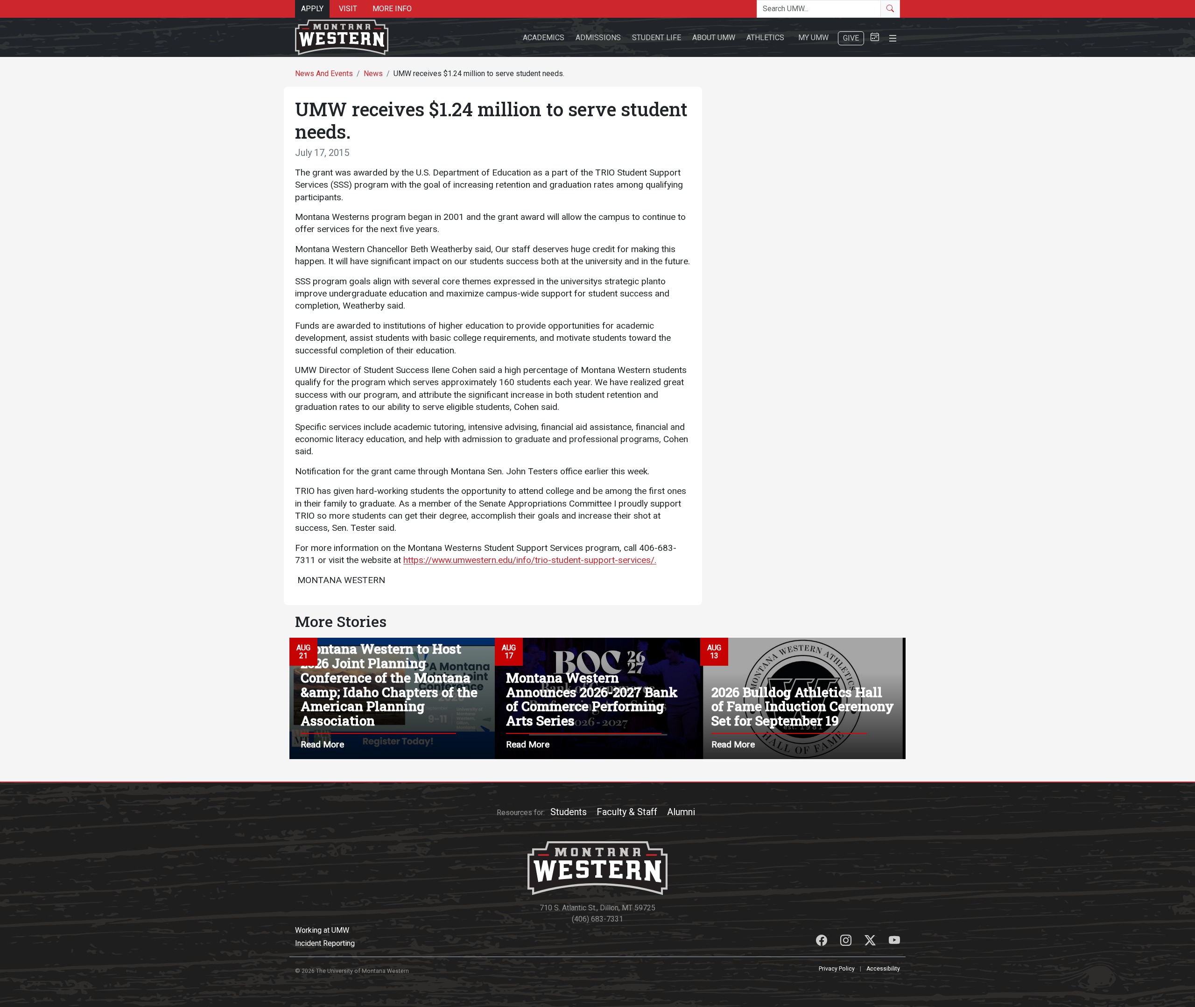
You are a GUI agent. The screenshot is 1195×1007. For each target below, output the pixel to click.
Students (568, 811)
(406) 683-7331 (597, 919)
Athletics (765, 37)
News (373, 73)
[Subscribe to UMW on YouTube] (894, 941)
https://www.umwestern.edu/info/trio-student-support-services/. (529, 560)
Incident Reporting (325, 943)
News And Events (324, 73)
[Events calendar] (875, 37)
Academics (543, 37)
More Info (392, 8)
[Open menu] (893, 37)
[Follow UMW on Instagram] (846, 941)
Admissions (598, 37)
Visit (348, 8)
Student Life (656, 37)
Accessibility (883, 968)
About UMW (713, 37)
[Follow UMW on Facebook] (822, 941)
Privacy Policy (837, 968)
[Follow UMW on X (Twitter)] (871, 941)
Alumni (681, 811)
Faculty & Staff (627, 811)
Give (851, 38)
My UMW (813, 37)
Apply (312, 8)
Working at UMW (322, 930)
